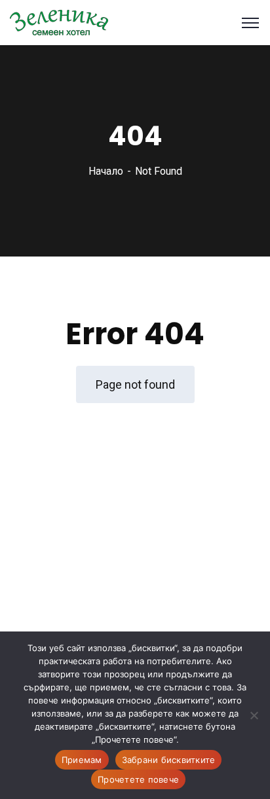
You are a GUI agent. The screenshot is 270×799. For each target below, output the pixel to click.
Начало (105, 171)
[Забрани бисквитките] (253, 715)
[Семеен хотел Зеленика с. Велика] (59, 22)
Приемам (82, 760)
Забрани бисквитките (169, 760)
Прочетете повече (138, 779)
